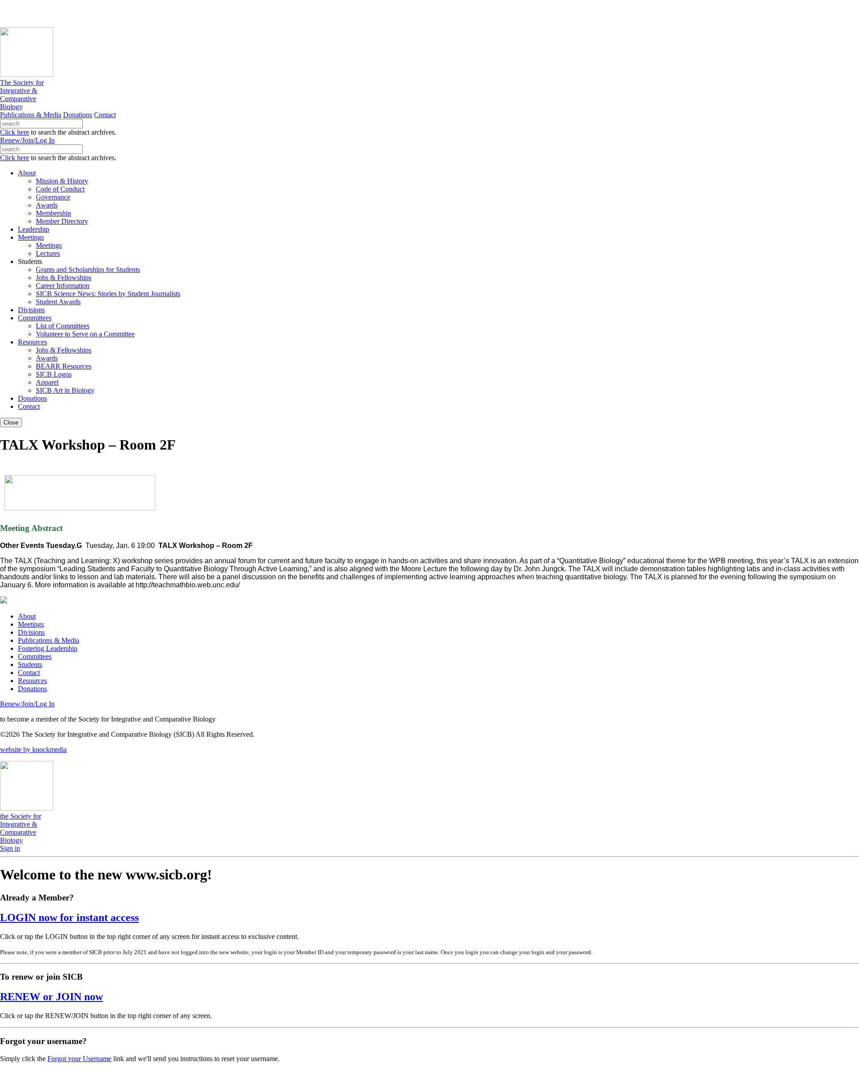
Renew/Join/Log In (27, 140)
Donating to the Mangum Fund (244, 13)
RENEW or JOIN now (51, 996)
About (27, 616)
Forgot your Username (79, 1058)
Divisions (31, 632)
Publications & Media (30, 115)
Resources (32, 680)
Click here (14, 132)
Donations (77, 115)
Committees (34, 656)
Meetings (31, 624)
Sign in (10, 848)
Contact (105, 115)
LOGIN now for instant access (69, 917)
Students (30, 664)
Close (11, 422)
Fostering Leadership (47, 648)
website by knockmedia (33, 749)
